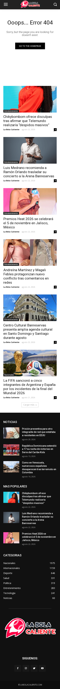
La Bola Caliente (11, 129)
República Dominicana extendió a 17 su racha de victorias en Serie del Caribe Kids (39, 449)
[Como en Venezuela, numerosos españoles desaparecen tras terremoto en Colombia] (11, 466)
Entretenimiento (11, 111)
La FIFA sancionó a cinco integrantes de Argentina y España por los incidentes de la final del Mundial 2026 (29, 387)
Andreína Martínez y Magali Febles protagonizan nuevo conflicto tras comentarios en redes (26, 276)
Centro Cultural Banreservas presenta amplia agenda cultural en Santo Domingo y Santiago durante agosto (27, 331)
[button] (55, 4)
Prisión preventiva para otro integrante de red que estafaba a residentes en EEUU (39, 432)
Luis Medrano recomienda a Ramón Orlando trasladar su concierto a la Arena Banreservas (28, 172)
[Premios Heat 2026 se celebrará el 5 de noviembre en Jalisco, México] (30, 201)
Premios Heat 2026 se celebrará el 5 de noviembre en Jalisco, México (28, 223)
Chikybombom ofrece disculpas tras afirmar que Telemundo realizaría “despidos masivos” (27, 121)
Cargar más (28, 404)
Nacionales (9, 375)
